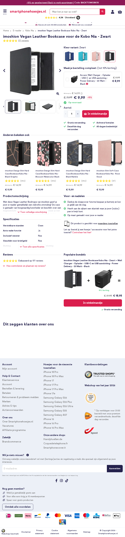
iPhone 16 (48, 419)
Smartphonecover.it (54, 447)
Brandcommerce (11, 441)
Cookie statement (54, 532)
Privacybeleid (36, 475)
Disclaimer (26, 532)
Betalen (6, 393)
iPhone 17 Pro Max (53, 389)
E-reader (17, 30)
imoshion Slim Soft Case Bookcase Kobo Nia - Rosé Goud (108, 173)
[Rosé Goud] (96, 56)
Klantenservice (10, 380)
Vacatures (8, 425)
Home (6, 30)
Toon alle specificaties (33, 246)
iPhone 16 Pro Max (53, 427)
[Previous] (5, 71)
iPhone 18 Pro (50, 372)
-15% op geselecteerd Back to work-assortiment (50, 2)
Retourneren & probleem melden (20, 397)
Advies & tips (9, 405)
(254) (22, 181)
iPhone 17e (49, 393)
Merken (6, 401)
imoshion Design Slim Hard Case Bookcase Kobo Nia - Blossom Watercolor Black (47, 173)
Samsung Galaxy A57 (55, 414)
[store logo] (28, 11)
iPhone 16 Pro (50, 423)
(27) (114, 181)
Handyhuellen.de (52, 439)
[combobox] (77, 12)
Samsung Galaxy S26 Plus (57, 402)
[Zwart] (110, 56)
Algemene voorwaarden (72, 532)
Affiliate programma (14, 430)
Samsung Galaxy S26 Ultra (58, 406)
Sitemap (86, 532)
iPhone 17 (48, 380)
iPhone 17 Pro (50, 384)
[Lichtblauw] (83, 56)
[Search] (102, 12)
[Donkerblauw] (69, 56)
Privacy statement (39, 532)
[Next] (58, 71)
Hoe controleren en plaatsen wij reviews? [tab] (26, 266)
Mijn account (112, 12)
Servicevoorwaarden (51, 475)
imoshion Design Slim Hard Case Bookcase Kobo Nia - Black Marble (78, 173)
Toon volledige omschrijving (33, 212)
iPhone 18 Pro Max (53, 376)
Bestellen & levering (13, 388)
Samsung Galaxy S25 (55, 410)
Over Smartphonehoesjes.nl (17, 421)
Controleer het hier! (81, 232)
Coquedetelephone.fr (55, 443)
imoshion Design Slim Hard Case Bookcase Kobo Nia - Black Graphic (17, 173)
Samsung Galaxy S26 (55, 397)
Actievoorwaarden (12, 410)
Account (7, 384)
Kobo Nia (29, 30)
